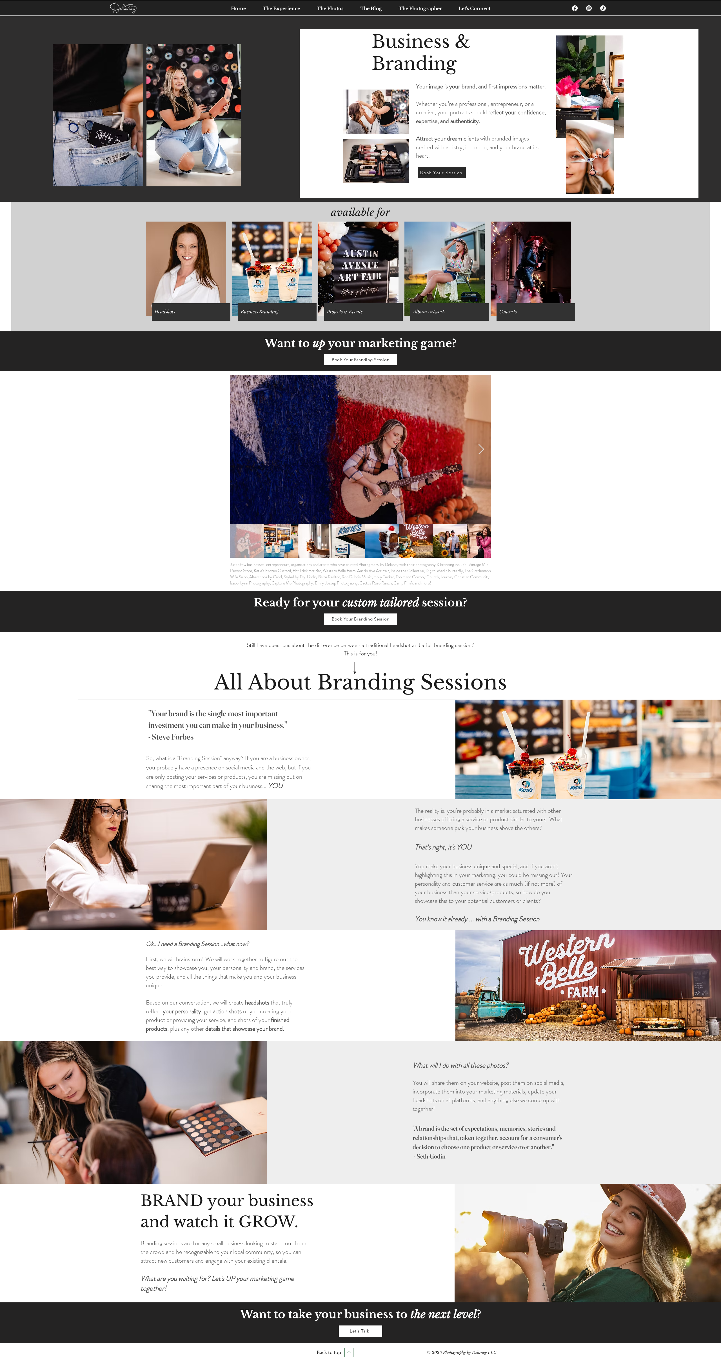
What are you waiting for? (176, 1278)
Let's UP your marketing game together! (217, 1283)
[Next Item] (481, 449)
